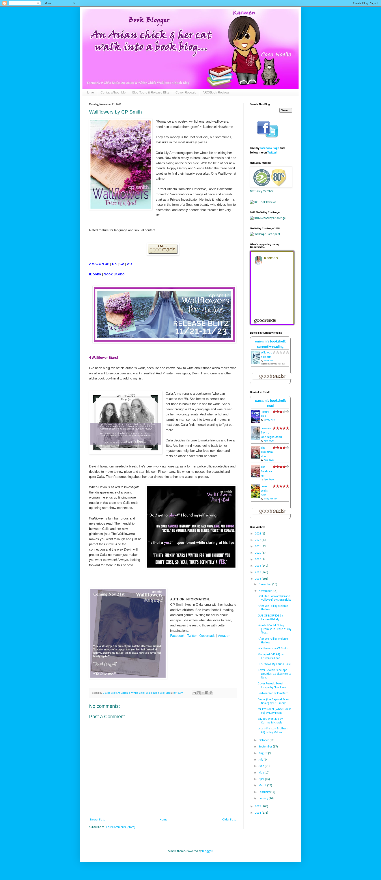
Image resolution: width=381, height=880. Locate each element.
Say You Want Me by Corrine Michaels (270, 720)
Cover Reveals (186, 92)
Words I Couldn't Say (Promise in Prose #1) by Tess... (274, 629)
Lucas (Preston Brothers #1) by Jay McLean (273, 730)
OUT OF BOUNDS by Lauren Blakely (270, 617)
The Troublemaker (267, 452)
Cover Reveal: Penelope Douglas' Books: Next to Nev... (274, 674)
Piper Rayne (268, 441)
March (263, 785)
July (261, 759)
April (262, 779)
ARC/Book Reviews (216, 92)
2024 (258, 533)
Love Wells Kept (264, 491)
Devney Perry (269, 420)
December (265, 584)
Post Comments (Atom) (120, 827)
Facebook (177, 635)
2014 (258, 813)
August (263, 753)
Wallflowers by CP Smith (273, 648)
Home (90, 92)
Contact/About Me (113, 92)
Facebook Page (269, 148)
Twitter (192, 635)
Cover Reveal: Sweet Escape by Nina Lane (272, 685)
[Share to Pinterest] (211, 693)
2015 (258, 806)
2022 (258, 540)
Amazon (224, 635)
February (264, 792)
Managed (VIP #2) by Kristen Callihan (271, 656)
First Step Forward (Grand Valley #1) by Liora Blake (274, 598)
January (264, 798)
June (262, 766)
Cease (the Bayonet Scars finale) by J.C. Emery (273, 701)
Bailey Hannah (270, 499)
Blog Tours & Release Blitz (150, 92)
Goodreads (207, 635)
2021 (258, 546)
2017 (258, 572)
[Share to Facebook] (207, 693)
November (266, 591)
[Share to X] (202, 693)
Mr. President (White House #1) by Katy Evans (274, 711)
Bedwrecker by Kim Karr (273, 693)
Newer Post (97, 819)
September (266, 746)
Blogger (207, 851)
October (264, 740)
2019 (258, 559)
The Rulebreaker (266, 471)
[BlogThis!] (198, 693)
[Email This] (194, 693)
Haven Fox (268, 361)
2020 (258, 553)
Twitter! (272, 152)
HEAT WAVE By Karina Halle (274, 664)
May (262, 772)
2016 (258, 579)
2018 (258, 566)
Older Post (229, 819)
